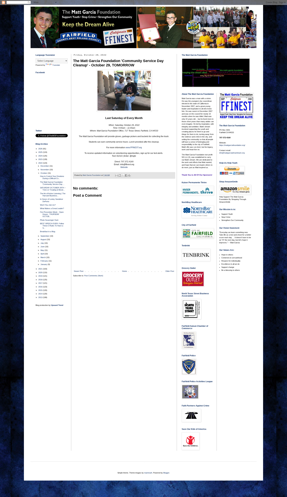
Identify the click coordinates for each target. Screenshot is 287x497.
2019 (40, 276)
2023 (40, 159)
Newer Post (78, 271)
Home (124, 271)
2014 (40, 294)
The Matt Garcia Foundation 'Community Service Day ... (52, 183)
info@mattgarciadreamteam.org (232, 153)
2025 (40, 152)
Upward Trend (57, 305)
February (44, 261)
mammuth (148, 473)
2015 (40, 290)
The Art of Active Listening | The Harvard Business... (52, 194)
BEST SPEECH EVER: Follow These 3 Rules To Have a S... (52, 226)
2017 (40, 283)
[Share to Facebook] (126, 175)
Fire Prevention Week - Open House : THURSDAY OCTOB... (52, 214)
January (44, 264)
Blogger (166, 473)
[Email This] (116, 175)
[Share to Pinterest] (129, 175)
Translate (56, 65)
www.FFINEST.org (134, 147)
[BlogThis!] (119, 175)
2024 (40, 156)
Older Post (169, 271)
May (43, 250)
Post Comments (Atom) (93, 276)
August (44, 239)
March (43, 257)
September (45, 236)
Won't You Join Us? (48, 205)
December (45, 166)
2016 (40, 287)
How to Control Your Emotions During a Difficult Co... (52, 177)
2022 (40, 163)
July (42, 243)
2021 (40, 269)
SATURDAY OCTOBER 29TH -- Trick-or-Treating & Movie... (53, 189)
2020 (40, 272)
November (45, 170)
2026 (40, 149)
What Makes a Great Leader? (52, 208)
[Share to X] (123, 175)
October (44, 173)
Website (124, 167)
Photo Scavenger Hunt (49, 220)
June (43, 247)
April (43, 254)
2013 (40, 297)
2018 (40, 280)
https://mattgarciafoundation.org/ (232, 145)
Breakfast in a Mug (47, 231)
